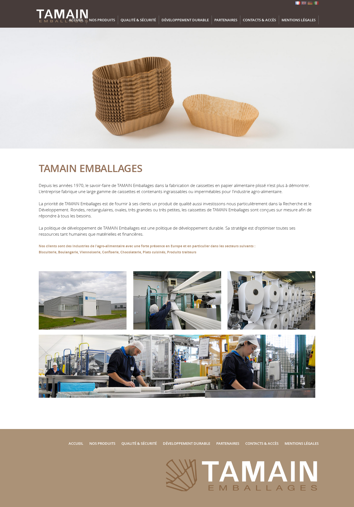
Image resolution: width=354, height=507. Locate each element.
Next (344, 95)
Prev (10, 95)
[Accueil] (63, 23)
